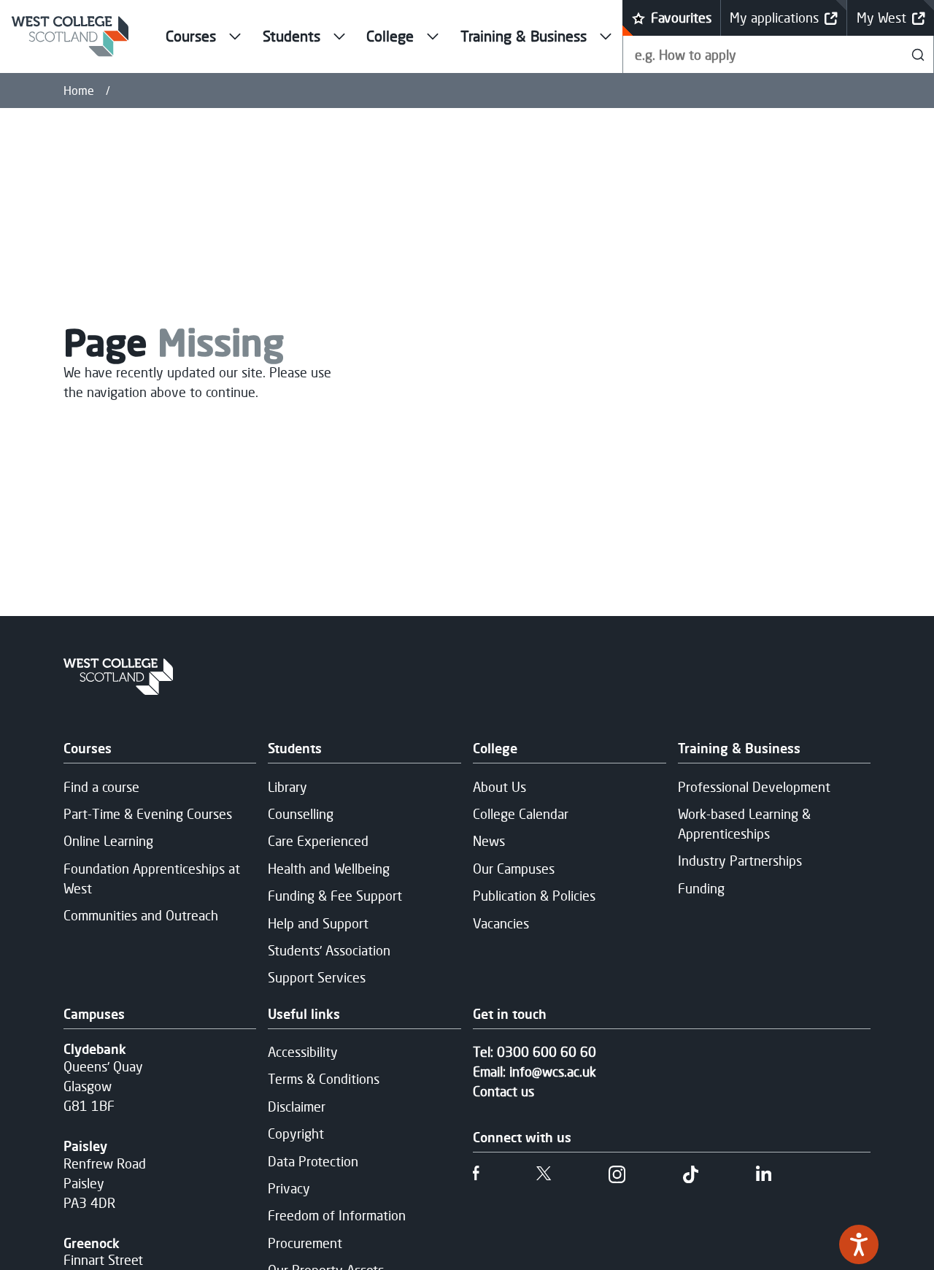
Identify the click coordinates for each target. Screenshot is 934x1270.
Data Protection (313, 1161)
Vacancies (501, 923)
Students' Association (329, 950)
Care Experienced (318, 841)
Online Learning (108, 841)
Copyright (296, 1133)
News (489, 841)
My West (881, 17)
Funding (701, 888)
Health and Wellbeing (329, 869)
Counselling (300, 814)
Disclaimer (296, 1106)
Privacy (289, 1188)
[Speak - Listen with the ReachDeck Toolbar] (859, 1244)
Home (78, 90)
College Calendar (520, 814)
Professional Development (754, 787)
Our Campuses (514, 869)
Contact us (503, 1091)
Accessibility (303, 1052)
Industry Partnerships (740, 861)
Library (287, 787)
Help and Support (318, 923)
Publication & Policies (534, 896)
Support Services (317, 977)
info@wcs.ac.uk (552, 1071)
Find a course (101, 787)
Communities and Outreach (140, 915)
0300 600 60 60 (546, 1052)
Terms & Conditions (323, 1079)
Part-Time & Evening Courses (147, 814)
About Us (499, 787)
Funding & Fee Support (335, 896)
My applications (774, 17)
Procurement (305, 1243)
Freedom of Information (337, 1215)
